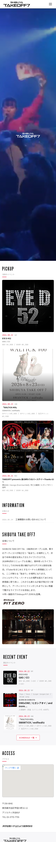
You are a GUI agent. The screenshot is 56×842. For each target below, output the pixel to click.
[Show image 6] (29, 642)
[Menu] (50, 4)
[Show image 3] (24, 642)
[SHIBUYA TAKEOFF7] (16, 4)
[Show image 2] (23, 642)
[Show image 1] (21, 642)
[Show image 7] (31, 642)
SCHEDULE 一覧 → (28, 737)
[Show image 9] (34, 642)
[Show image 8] (32, 642)
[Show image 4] (26, 642)
